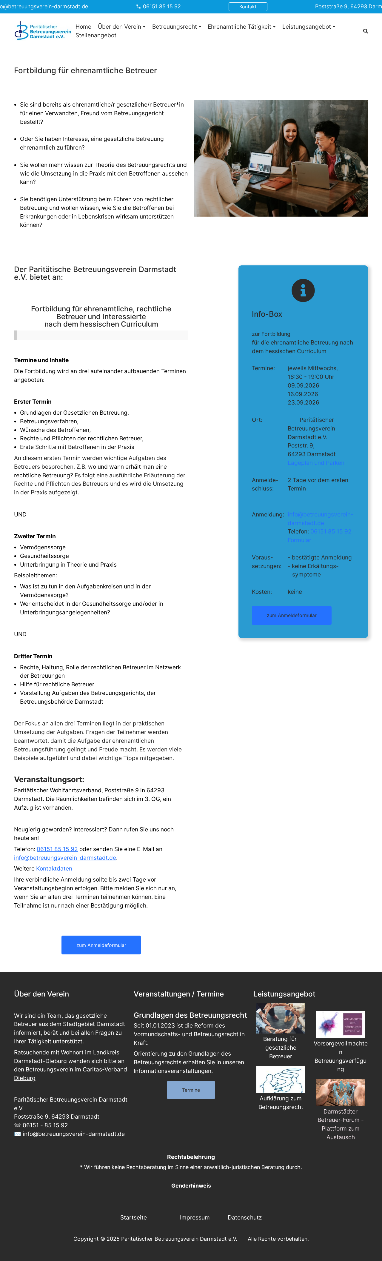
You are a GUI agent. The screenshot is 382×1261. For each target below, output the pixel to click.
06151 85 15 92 (162, 6)
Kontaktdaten (54, 868)
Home (83, 26)
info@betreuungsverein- (320, 514)
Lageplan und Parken (316, 462)
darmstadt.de (306, 523)
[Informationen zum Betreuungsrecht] (280, 1079)
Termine (191, 1090)
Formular (299, 540)
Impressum (195, 1217)
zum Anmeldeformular (101, 945)
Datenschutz (245, 1217)
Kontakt (248, 7)
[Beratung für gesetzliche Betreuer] (280, 1018)
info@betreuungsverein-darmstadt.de (65, 857)
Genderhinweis (191, 1185)
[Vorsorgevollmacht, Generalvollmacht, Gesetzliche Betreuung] (340, 1024)
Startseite (133, 1217)
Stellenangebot (96, 35)
